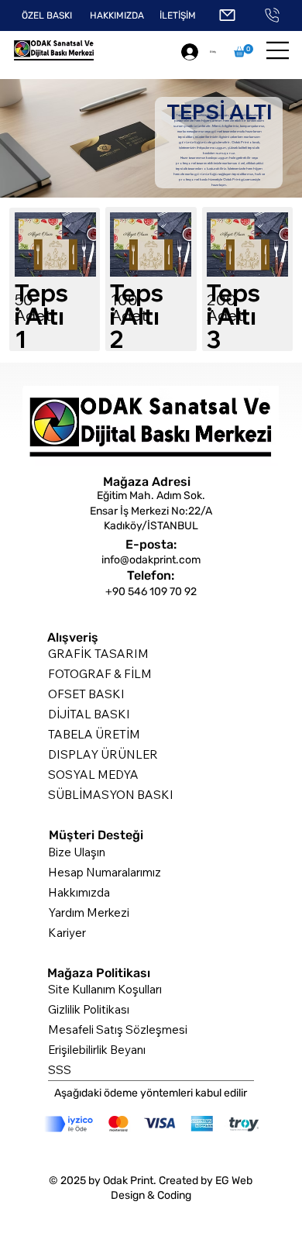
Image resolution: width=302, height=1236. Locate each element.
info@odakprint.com (151, 559)
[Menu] (278, 50)
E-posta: (151, 544)
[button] (243, 50)
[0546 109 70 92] (272, 15)
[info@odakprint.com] (227, 15)
